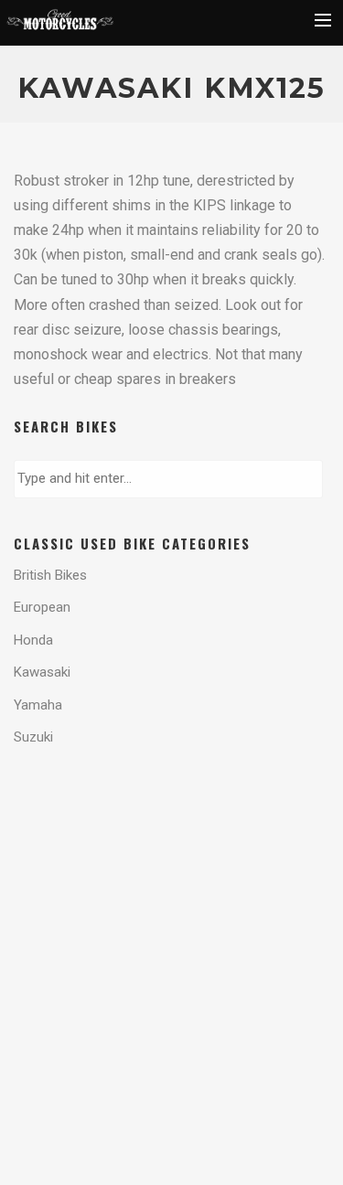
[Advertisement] (160, 838)
